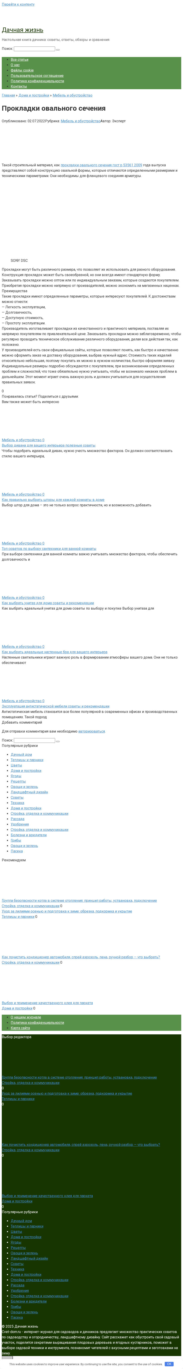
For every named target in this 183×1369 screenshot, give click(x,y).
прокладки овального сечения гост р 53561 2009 (101, 165)
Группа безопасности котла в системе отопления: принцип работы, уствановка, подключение (79, 900)
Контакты (19, 86)
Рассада (17, 819)
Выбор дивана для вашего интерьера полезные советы (49, 445)
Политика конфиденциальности (37, 81)
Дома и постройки (26, 771)
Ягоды (16, 776)
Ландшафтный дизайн (29, 792)
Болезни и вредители (29, 835)
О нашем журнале (26, 1017)
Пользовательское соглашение (37, 76)
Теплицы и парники (27, 760)
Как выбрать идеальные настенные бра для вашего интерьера (54, 652)
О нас (15, 65)
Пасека (17, 851)
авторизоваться (91, 731)
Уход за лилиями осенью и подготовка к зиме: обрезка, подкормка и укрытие (67, 911)
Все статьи (19, 59)
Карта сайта (20, 1028)
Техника (17, 803)
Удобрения (20, 824)
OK (169, 1364)
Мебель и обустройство (80, 121)
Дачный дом (21, 754)
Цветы (16, 765)
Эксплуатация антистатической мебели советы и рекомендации (55, 706)
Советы (17, 797)
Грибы (16, 840)
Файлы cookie (22, 70)
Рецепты (18, 781)
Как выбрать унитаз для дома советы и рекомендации (48, 603)
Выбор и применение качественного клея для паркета (47, 1003)
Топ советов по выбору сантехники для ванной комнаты (49, 549)
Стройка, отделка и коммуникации (39, 813)
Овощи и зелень (24, 787)
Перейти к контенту (18, 4)
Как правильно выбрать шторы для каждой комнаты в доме (53, 500)
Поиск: (8, 48)
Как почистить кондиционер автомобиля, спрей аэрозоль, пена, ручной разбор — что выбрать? (81, 957)
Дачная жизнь (22, 30)
